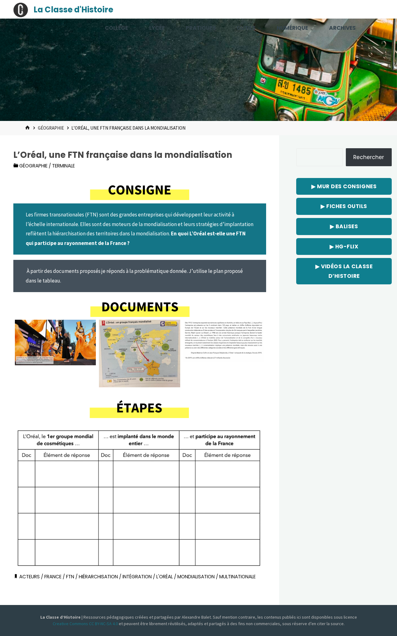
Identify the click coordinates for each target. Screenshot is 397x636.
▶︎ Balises (344, 226)
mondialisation (196, 576)
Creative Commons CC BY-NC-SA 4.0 (86, 623)
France (52, 576)
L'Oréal (164, 576)
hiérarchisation (98, 576)
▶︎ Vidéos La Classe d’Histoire (343, 271)
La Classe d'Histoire (73, 9)
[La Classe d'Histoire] (20, 9)
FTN (70, 576)
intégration (137, 576)
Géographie (51, 128)
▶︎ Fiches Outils (344, 206)
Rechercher (368, 157)
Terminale (63, 165)
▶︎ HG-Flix (344, 246)
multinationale (237, 576)
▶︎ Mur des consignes (344, 186)
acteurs (29, 576)
